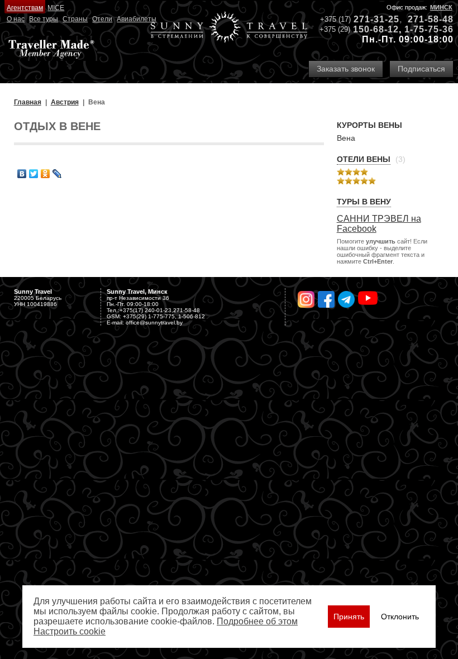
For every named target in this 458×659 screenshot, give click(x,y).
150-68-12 (376, 29)
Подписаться (421, 68)
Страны (75, 19)
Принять (348, 616)
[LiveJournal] (57, 173)
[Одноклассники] (45, 173)
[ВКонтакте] (22, 173)
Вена (346, 137)
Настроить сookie (70, 631)
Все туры (43, 19)
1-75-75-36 (429, 29)
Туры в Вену (364, 201)
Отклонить (400, 616)
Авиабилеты (136, 19)
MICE (55, 8)
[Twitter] (34, 173)
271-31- (371, 19)
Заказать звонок (346, 68)
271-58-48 (431, 19)
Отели (102, 19)
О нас (16, 19)
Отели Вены (363, 159)
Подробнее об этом (257, 621)
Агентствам (25, 8)
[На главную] (229, 28)
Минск (441, 7)
